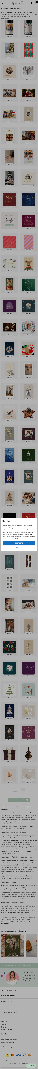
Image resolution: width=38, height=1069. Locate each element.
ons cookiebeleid (12, 539)
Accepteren (19, 543)
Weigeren (19, 547)
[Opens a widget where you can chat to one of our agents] (31, 1066)
